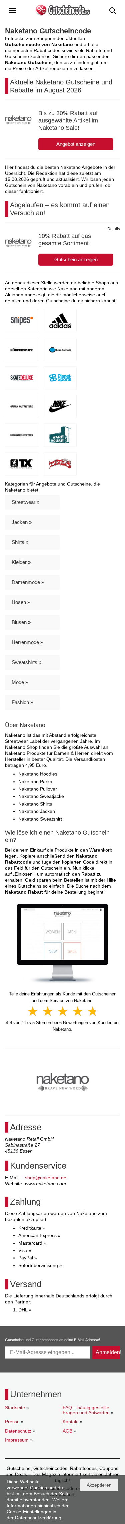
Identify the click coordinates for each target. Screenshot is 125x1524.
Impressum (17, 1440)
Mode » (20, 682)
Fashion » (22, 702)
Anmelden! (108, 1352)
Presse (12, 1421)
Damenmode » (28, 582)
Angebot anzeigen (75, 144)
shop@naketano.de (45, 1177)
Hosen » (21, 602)
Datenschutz (18, 1431)
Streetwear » (25, 502)
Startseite (15, 1407)
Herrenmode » (27, 642)
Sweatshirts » (26, 662)
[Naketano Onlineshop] (62, 943)
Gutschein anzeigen (76, 259)
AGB (67, 1431)
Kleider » (21, 562)
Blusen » (21, 622)
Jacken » (22, 522)
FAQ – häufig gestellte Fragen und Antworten (86, 1410)
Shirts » (20, 542)
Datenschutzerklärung (38, 1517)
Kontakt (71, 1421)
